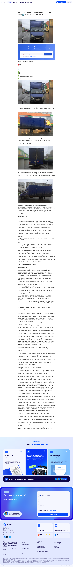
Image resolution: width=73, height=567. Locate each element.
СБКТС (4, 554)
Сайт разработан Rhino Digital (65, 565)
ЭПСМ (22, 553)
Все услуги (38, 542)
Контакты (31, 2)
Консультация (47, 54)
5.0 (41, 535)
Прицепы (55, 546)
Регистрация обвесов (40, 548)
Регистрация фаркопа (40, 546)
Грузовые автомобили (57, 543)
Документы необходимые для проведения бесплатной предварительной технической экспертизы (10, 543)
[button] (69, 2)
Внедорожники (56, 547)
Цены (14, 2)
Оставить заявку (53, 514)
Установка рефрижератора (41, 547)
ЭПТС (22, 552)
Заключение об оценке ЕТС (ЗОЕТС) (27, 547)
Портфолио (18, 2)
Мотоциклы (56, 548)
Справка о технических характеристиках (28, 545)
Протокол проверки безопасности (8, 550)
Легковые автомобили (57, 542)
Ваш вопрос (40, 503)
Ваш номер (23, 52)
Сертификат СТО (24, 542)
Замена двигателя (40, 543)
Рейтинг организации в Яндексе (43, 536)
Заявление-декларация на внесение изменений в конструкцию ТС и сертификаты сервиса (10, 548)
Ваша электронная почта (42, 498)
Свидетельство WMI (25, 549)
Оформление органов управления (42, 551)
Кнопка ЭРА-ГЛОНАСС (25, 548)
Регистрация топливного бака (42, 550)
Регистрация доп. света (40, 552)
